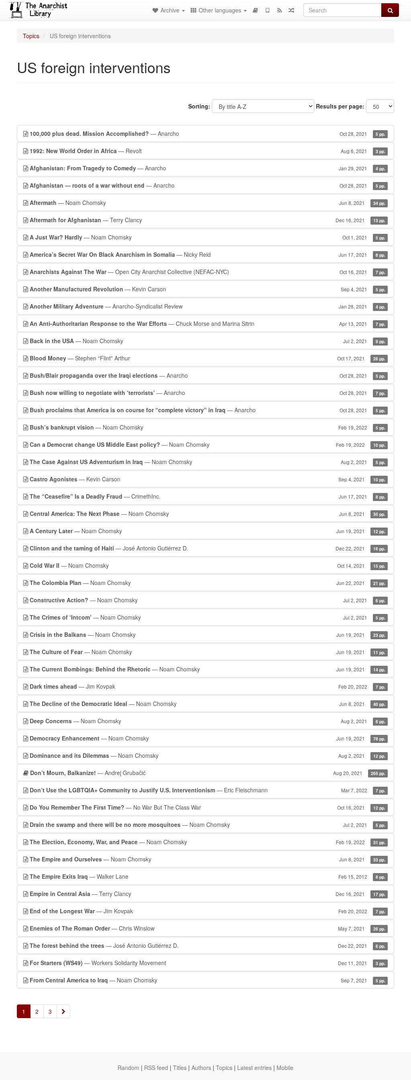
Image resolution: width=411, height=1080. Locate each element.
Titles (180, 1068)
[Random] (291, 10)
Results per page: (340, 106)
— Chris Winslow (207, 928)
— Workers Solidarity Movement (207, 963)
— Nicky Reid (207, 254)
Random (128, 1068)
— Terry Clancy (207, 220)
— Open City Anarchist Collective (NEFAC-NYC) (207, 272)
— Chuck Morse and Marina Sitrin (207, 323)
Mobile (285, 1068)
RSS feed (156, 1068)
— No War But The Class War (207, 807)
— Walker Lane (207, 876)
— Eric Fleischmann (207, 790)
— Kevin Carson (207, 289)
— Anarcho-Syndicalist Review (207, 306)
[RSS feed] (279, 10)
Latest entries (254, 1068)
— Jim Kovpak (207, 686)
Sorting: (199, 106)
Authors (201, 1068)
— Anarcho (207, 133)
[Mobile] (267, 10)
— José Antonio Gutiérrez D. (207, 548)
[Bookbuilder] (255, 10)
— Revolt (207, 151)
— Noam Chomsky (207, 202)
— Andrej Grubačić (207, 773)
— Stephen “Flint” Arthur (207, 358)
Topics (31, 36)
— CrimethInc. (207, 496)
